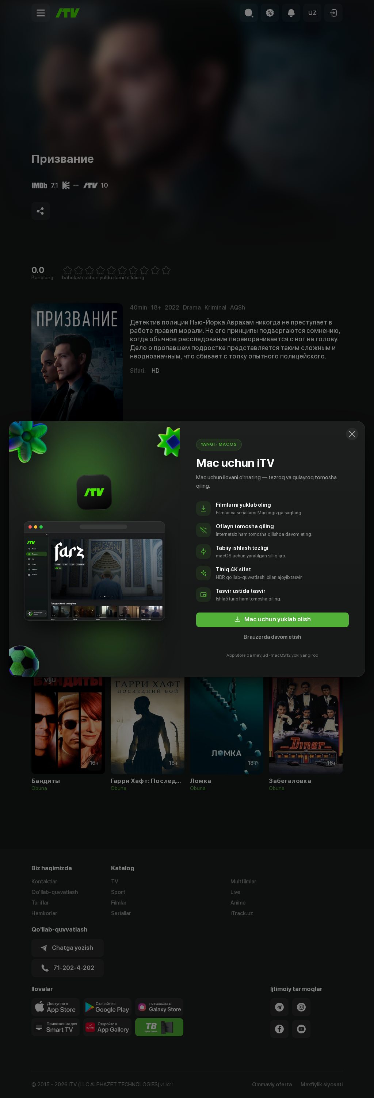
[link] (272, 620)
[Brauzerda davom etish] (352, 434)
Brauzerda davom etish (272, 637)
